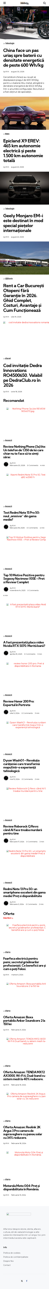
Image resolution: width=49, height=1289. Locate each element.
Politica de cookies (11, 1253)
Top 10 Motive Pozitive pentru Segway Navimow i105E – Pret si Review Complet (24, 578)
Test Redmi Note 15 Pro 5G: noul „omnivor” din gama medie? (21, 516)
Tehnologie (9, 43)
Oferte (7, 952)
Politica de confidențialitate (15, 1257)
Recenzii (8, 440)
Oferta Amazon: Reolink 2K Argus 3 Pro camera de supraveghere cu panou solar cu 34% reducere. (22, 1132)
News (7, 134)
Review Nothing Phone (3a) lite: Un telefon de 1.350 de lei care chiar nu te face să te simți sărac (24, 452)
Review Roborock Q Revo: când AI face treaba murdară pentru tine (22, 829)
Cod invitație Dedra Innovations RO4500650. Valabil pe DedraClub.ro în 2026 (22, 375)
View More (7, 918)
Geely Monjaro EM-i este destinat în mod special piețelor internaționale (23, 223)
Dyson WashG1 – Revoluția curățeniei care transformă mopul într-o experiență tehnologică (21, 765)
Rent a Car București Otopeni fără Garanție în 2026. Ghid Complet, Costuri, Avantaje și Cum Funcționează (23, 298)
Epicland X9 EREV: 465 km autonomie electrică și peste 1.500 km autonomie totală (23, 150)
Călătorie (9, 278)
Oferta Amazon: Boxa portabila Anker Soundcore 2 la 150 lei (24, 1020)
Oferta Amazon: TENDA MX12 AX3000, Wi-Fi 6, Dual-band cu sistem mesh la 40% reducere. (24, 1075)
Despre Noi (8, 1261)
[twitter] (22, 1280)
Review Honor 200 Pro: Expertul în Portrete (18, 703)
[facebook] (27, 1280)
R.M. (7, 71)
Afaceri (8, 358)
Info (5, 1247)
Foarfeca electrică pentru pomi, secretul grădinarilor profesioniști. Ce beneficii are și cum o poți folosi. (24, 963)
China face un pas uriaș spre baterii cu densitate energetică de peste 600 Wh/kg (23, 57)
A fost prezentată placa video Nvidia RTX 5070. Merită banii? (24, 644)
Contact (7, 1265)
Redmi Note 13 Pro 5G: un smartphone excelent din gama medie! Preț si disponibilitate (24, 892)
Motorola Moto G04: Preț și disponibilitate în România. (21, 1187)
